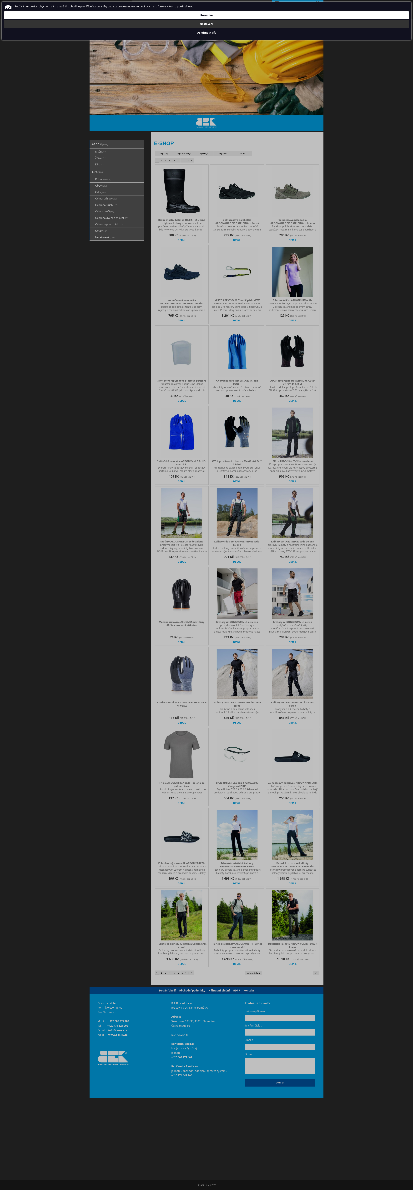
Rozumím (206, 15)
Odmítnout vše (206, 32)
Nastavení (206, 24)
